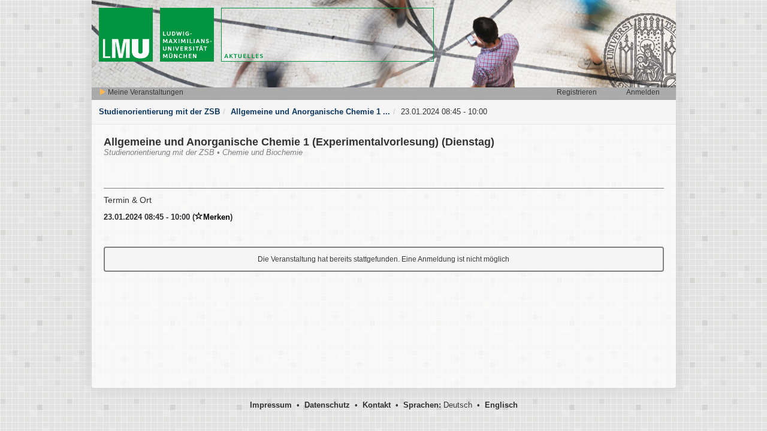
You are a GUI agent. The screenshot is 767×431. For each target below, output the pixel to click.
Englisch (501, 404)
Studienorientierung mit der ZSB (159, 111)
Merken (216, 217)
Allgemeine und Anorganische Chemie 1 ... (310, 111)
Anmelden (643, 92)
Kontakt (377, 404)
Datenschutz (327, 404)
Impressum (271, 404)
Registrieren (577, 92)
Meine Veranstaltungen (144, 92)
